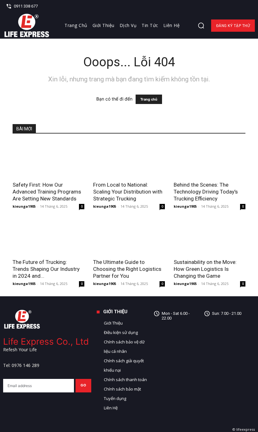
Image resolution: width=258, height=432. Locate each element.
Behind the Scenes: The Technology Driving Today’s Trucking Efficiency (206, 192)
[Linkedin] (238, 6)
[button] (201, 25)
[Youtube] (210, 339)
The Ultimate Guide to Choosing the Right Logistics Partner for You (127, 269)
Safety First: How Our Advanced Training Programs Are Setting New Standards (47, 192)
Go (83, 385)
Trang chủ (148, 99)
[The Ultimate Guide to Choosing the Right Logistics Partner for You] (129, 236)
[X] (248, 6)
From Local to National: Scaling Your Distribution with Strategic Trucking (127, 192)
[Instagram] (224, 325)
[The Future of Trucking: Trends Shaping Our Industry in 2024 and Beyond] (48, 236)
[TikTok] (238, 325)
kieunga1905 (24, 206)
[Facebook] (228, 6)
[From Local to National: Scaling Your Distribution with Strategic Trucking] (129, 159)
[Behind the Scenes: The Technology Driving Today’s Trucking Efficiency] (209, 159)
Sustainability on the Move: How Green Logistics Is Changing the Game (205, 269)
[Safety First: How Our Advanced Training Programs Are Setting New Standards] (48, 159)
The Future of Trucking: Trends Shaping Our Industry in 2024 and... (46, 269)
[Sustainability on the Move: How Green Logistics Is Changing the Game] (209, 236)
